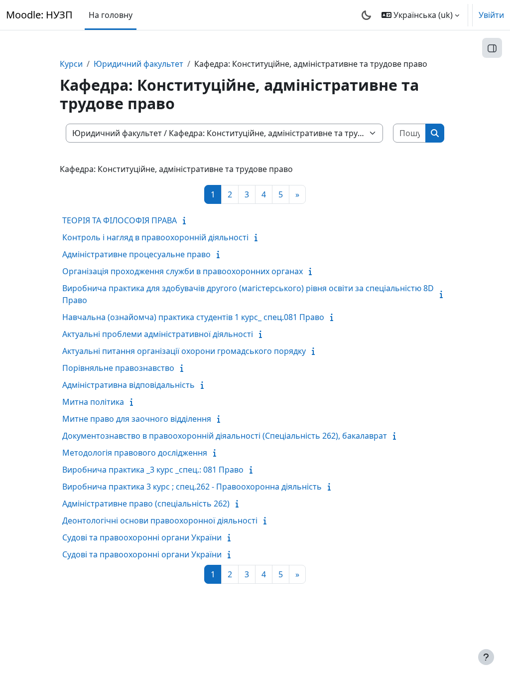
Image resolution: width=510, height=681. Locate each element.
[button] (420, 15)
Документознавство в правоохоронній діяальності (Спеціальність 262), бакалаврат (224, 435)
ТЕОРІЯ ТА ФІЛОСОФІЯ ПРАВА (119, 220)
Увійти (491, 14)
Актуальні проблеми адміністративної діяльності (157, 334)
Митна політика (93, 401)
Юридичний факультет (138, 63)
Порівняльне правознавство (118, 367)
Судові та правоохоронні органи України (142, 537)
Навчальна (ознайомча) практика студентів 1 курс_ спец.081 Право (193, 317)
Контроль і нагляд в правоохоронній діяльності (155, 237)
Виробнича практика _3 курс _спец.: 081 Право (153, 469)
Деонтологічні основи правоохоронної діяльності (159, 520)
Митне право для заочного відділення (136, 418)
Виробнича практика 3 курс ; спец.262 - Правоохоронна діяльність (192, 486)
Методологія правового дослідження (134, 452)
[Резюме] (186, 220)
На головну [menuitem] (110, 14)
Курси (71, 63)
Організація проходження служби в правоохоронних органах (182, 271)
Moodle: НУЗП (39, 14)
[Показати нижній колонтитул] (486, 657)
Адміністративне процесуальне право (136, 254)
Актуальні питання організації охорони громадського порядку (184, 350)
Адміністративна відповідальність (128, 384)
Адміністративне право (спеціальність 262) (146, 503)
